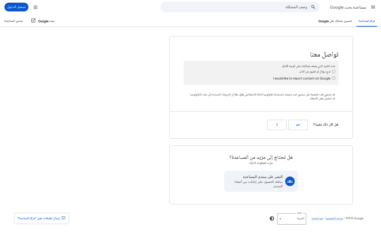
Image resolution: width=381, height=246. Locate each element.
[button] (373, 7)
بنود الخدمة (317, 218)
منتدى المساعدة (13, 21)
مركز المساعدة (367, 21)
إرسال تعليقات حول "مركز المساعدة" (39, 218)
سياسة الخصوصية (334, 218)
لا (277, 125)
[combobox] (234, 7)
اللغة (299, 213)
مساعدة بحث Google (348, 7)
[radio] (333, 71)
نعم (298, 125)
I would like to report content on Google (302, 78)
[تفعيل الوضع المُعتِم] (272, 218)
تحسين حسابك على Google (335, 21)
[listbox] (291, 219)
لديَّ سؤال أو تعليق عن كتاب (315, 72)
